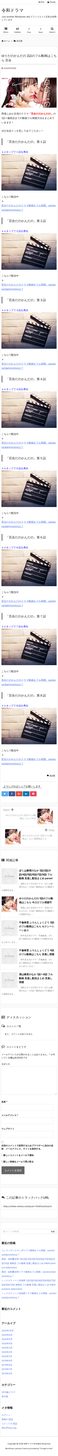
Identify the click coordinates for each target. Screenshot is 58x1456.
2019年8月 (7, 1365)
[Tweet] (5, 793)
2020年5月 (7, 1339)
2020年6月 (7, 1335)
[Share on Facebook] (12, 793)
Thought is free (46, 1448)
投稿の (7, 1419)
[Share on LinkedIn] (26, 793)
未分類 (52, 775)
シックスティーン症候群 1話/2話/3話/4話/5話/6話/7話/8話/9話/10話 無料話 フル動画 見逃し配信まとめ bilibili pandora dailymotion (29, 1284)
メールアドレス (9, 1115)
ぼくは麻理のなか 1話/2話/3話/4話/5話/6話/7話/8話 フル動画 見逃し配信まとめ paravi (35, 874)
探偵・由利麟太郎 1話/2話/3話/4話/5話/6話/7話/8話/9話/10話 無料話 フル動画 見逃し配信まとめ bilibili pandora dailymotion (29, 1263)
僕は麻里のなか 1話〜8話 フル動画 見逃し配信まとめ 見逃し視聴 (36, 978)
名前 (4, 1101)
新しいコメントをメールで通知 (18, 1155)
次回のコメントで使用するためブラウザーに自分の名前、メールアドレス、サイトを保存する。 (27, 1147)
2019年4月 (7, 1373)
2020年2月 (7, 1352)
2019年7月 (7, 1369)
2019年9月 (7, 1360)
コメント (5, 1064)
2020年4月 (7, 1343)
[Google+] (19, 793)
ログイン (6, 1415)
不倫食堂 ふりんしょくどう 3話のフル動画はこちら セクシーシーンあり (36, 926)
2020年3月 (7, 1347)
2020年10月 (8, 1330)
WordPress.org (9, 1427)
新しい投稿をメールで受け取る (18, 1161)
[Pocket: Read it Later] (33, 793)
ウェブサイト (7, 1128)
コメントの (9, 1423)
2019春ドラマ (8, 1392)
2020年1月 (7, 1356)
